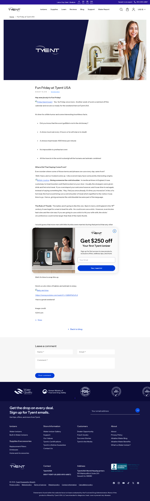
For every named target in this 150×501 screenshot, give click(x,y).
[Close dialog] (114, 231)
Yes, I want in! (96, 268)
